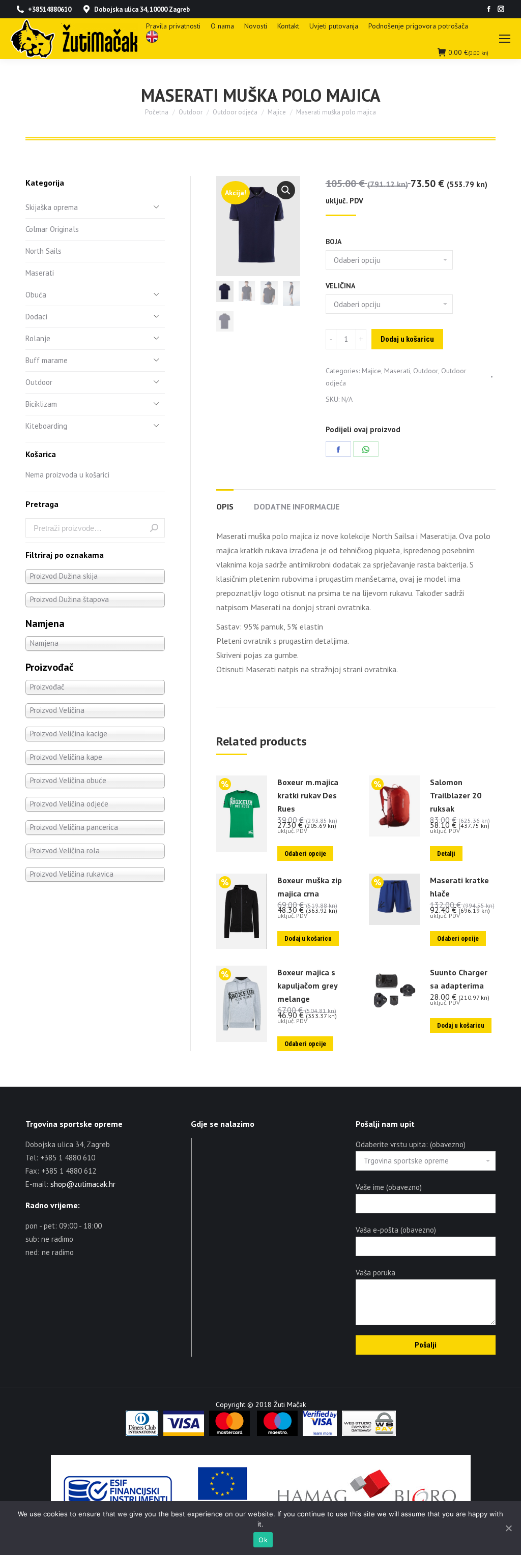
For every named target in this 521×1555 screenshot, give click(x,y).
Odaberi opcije (305, 853)
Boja (333, 241)
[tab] (225, 501)
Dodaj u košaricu (407, 339)
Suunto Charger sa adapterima (458, 979)
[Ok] (508, 1528)
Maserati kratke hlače (459, 887)
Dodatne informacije (296, 506)
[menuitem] (173, 26)
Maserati (397, 370)
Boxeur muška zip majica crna (309, 887)
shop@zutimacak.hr (82, 1184)
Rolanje (37, 338)
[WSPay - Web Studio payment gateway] (368, 1433)
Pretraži (154, 527)
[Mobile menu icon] (505, 39)
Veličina (340, 285)
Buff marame (46, 360)
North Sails (43, 251)
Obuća (35, 295)
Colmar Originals (52, 229)
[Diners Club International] (142, 1433)
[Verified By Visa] (319, 1433)
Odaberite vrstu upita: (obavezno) (411, 1144)
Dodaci (36, 316)
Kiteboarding (46, 426)
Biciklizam (41, 404)
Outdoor (425, 370)
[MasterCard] (229, 1433)
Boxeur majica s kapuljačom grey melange (307, 985)
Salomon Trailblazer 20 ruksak (455, 795)
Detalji (446, 853)
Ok (263, 1540)
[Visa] (184, 1433)
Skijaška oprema (51, 207)
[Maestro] (277, 1433)
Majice (371, 370)
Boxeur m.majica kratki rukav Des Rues (307, 795)
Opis (225, 506)
